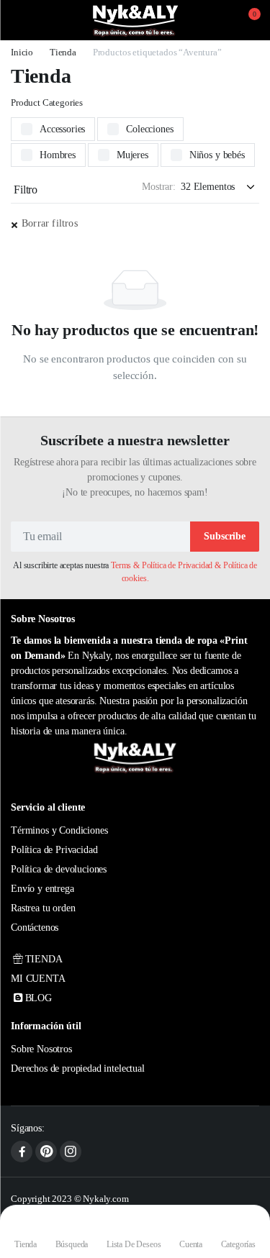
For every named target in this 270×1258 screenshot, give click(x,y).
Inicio (22, 52)
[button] (245, 20)
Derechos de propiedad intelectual (78, 1068)
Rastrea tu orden (43, 908)
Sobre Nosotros (41, 1049)
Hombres (58, 155)
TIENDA (44, 959)
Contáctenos (34, 927)
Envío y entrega (42, 888)
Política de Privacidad (54, 849)
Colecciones (149, 129)
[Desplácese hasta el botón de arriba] (247, 1193)
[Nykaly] (135, 20)
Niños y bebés (217, 155)
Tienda (63, 52)
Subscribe (225, 536)
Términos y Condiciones (59, 830)
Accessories (62, 129)
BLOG (38, 998)
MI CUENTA (38, 978)
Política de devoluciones (59, 869)
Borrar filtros (50, 223)
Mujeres (132, 155)
